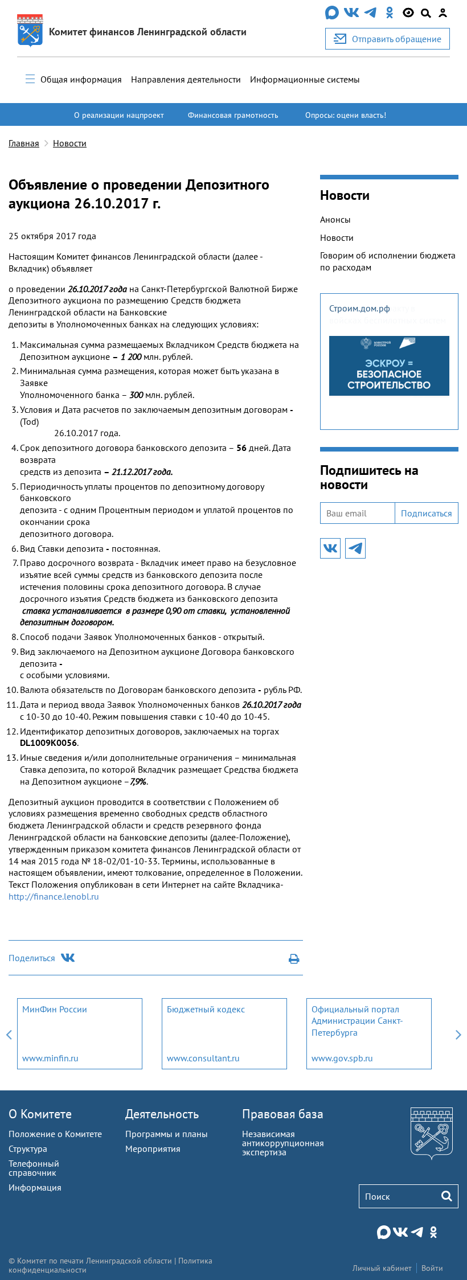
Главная (24, 143)
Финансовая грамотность (233, 115)
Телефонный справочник (34, 1168)
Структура (28, 1148)
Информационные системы (305, 79)
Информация (35, 1187)
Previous (8, 1033)
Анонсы (335, 219)
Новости (70, 143)
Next (458, 1033)
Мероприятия (153, 1148)
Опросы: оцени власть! (345, 115)
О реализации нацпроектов (119, 120)
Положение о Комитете (55, 1133)
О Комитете (40, 1114)
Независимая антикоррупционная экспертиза (283, 1143)
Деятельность (162, 1114)
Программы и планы (166, 1133)
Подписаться (426, 513)
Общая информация (81, 79)
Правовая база (282, 1114)
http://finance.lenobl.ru (54, 896)
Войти (432, 1268)
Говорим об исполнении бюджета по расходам (388, 261)
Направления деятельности (186, 79)
